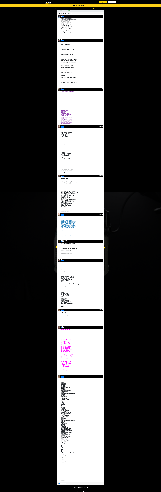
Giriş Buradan (103, 2)
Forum (59, 10)
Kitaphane (62, 10)
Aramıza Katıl (112, 2)
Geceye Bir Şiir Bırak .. (69, 10)
